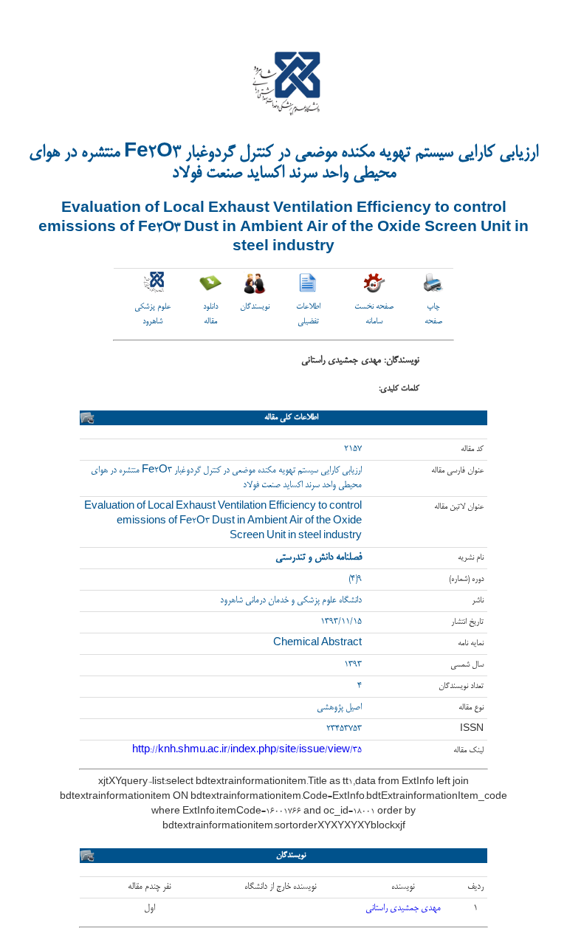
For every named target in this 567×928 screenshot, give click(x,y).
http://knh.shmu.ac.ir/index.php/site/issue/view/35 (247, 750)
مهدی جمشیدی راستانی (403, 908)
